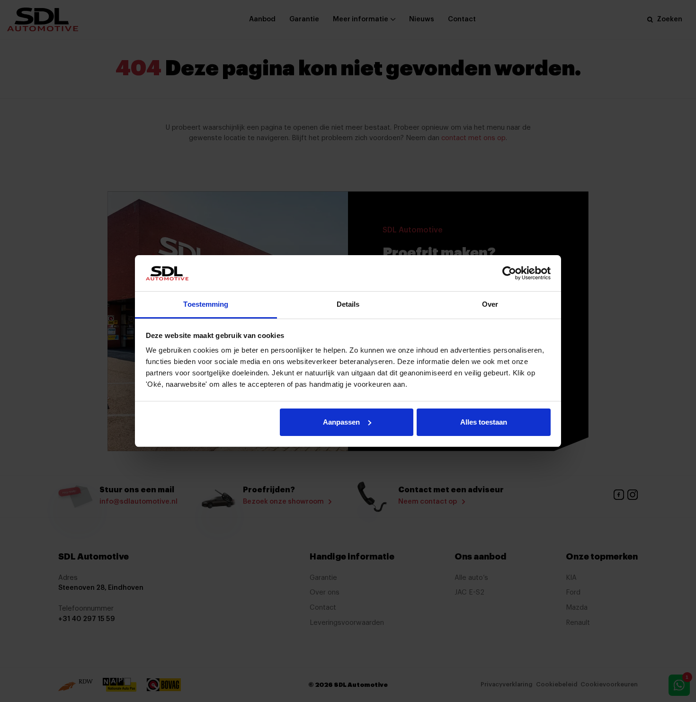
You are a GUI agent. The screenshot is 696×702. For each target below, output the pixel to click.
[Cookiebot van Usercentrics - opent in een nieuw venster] (509, 273)
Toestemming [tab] (205, 304)
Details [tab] (348, 304)
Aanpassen (341, 422)
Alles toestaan (483, 422)
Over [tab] (490, 304)
